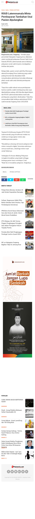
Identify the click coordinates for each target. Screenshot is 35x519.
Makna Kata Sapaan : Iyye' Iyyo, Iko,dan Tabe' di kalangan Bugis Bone (11, 453)
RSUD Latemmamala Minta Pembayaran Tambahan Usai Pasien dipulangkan (16, 16)
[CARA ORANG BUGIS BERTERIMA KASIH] (29, 403)
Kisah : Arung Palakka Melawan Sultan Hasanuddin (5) (11, 411)
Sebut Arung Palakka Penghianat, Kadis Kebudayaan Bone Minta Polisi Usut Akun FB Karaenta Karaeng (12, 444)
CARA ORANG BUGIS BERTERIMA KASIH (12, 401)
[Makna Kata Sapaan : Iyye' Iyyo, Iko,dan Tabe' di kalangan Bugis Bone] (29, 455)
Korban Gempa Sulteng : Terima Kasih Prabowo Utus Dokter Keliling (11, 433)
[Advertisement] (17, 376)
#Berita (4, 172)
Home (3, 10)
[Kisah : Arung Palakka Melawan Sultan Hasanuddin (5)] (29, 413)
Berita (7, 10)
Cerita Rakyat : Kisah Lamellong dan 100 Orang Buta (11, 421)
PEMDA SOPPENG (14, 10)
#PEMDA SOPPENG (15, 172)
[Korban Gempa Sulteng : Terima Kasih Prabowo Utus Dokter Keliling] (29, 434)
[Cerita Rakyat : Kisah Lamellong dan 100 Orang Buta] (29, 424)
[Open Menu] (2, 2)
